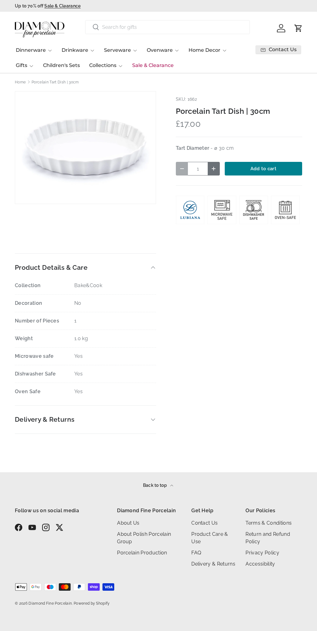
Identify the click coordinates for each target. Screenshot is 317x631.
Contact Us (204, 523)
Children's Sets (61, 65)
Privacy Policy (262, 553)
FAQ (196, 553)
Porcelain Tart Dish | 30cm (55, 82)
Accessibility (260, 564)
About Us (128, 523)
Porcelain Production (142, 553)
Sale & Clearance (153, 65)
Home (20, 82)
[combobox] (167, 27)
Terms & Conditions (268, 523)
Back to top (155, 485)
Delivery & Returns (213, 564)
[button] (298, 28)
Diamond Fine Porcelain (50, 603)
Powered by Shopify (92, 603)
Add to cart (263, 168)
